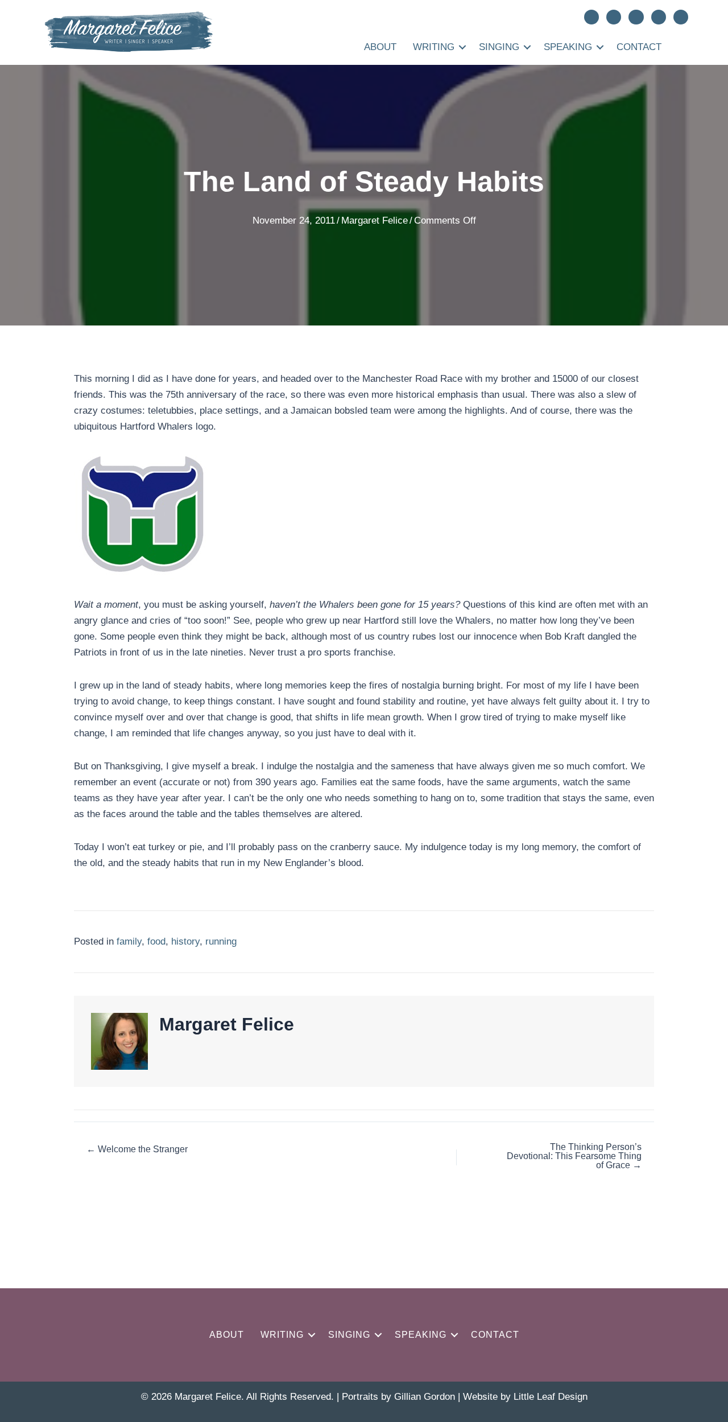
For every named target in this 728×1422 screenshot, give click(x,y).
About (380, 47)
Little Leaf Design (551, 1396)
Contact (639, 47)
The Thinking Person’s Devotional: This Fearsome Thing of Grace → (574, 1156)
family (129, 941)
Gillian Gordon (424, 1396)
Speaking (568, 47)
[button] (462, 47)
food (156, 941)
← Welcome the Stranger (137, 1149)
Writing (433, 47)
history (185, 941)
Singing (499, 47)
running (221, 941)
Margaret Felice (374, 220)
